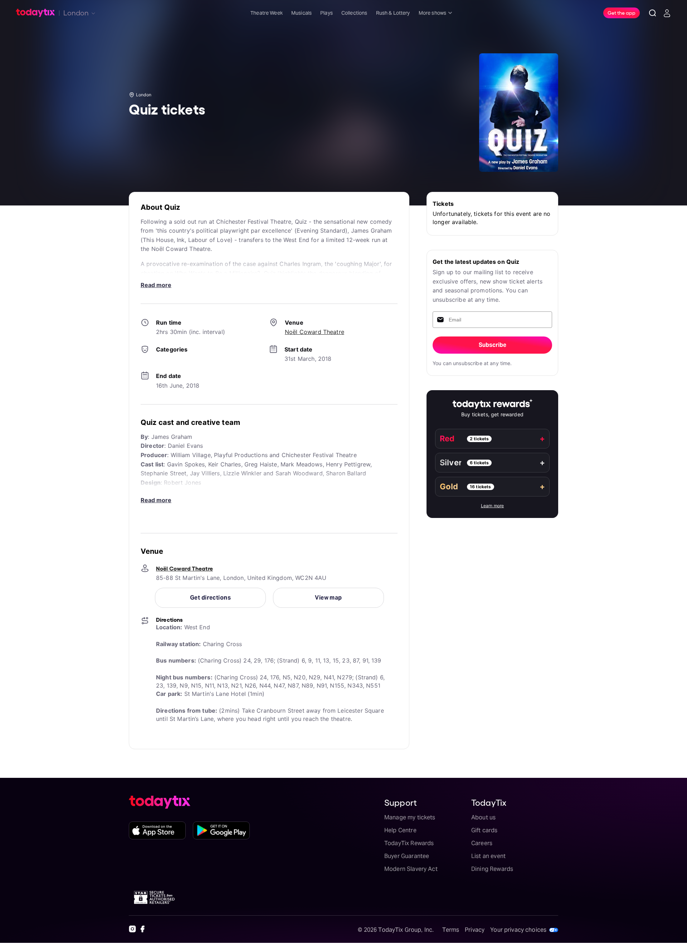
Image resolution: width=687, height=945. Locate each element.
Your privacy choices (518, 930)
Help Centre (400, 830)
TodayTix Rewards (409, 843)
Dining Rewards (492, 869)
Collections (354, 13)
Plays (326, 13)
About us (483, 817)
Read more (156, 285)
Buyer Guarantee (406, 856)
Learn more (492, 505)
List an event (488, 856)
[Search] (652, 13)
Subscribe (492, 345)
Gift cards (484, 830)
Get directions (210, 597)
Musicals (301, 13)
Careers (481, 843)
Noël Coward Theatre (314, 331)
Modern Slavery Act (411, 869)
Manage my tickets (409, 817)
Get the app (621, 12)
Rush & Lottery (393, 13)
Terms (450, 930)
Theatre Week (266, 13)
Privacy (474, 930)
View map (328, 597)
